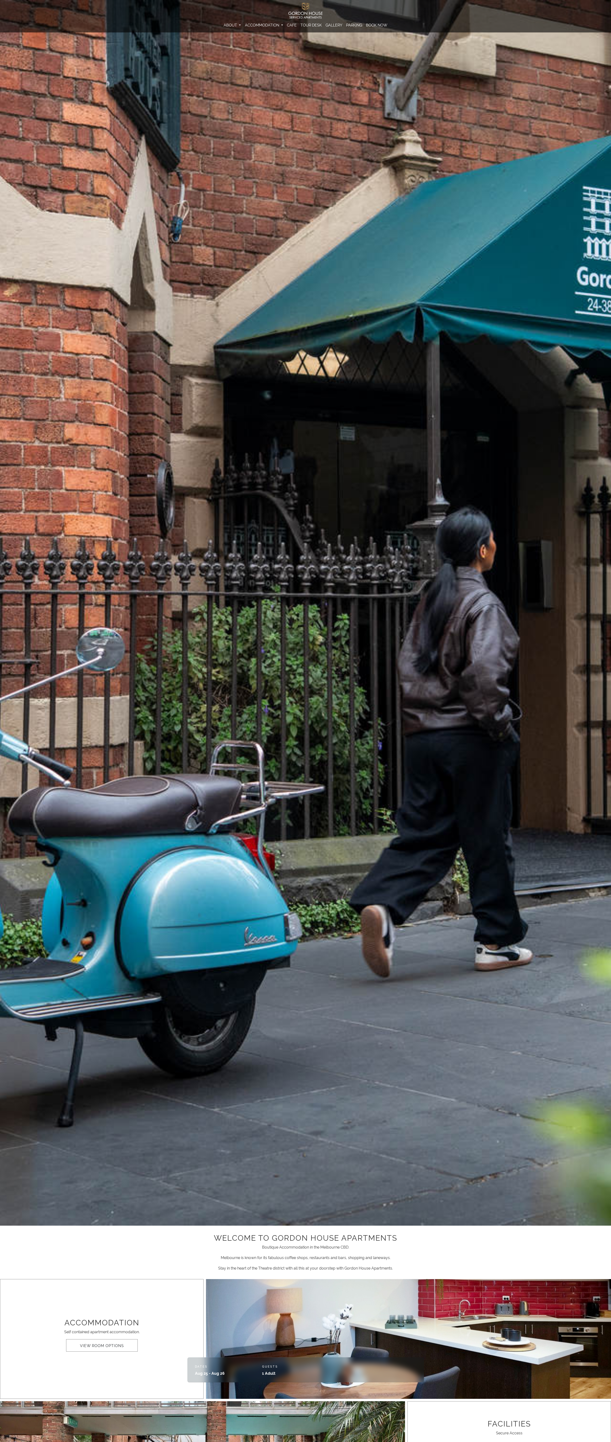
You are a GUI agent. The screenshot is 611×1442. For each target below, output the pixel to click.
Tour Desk (311, 24)
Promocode (341, 1366)
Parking (354, 24)
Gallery (334, 24)
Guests (270, 1366)
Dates (201, 1366)
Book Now (376, 24)
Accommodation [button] (262, 24)
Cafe (292, 24)
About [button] (231, 24)
